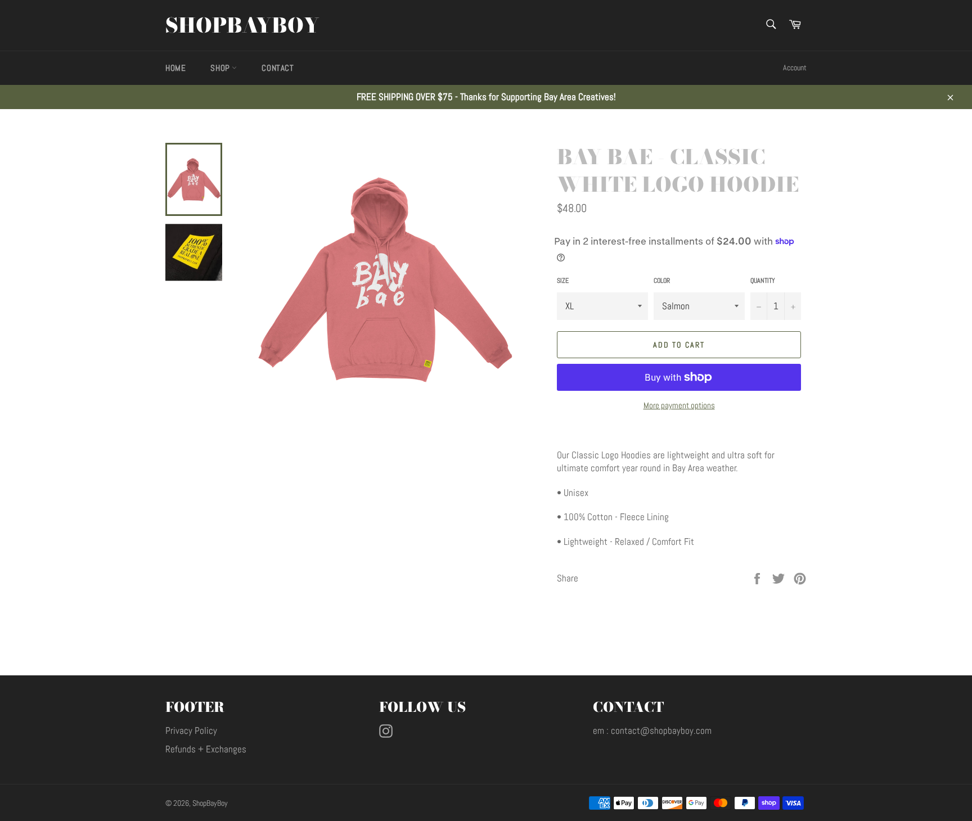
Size (563, 280)
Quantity (762, 280)
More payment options (679, 405)
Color (662, 280)
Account (795, 67)
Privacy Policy (191, 730)
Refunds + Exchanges (205, 749)
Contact (278, 67)
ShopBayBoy (242, 25)
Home (175, 67)
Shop (221, 67)
